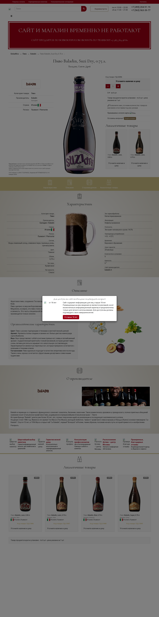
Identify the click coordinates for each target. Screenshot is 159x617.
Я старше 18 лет (71, 317)
